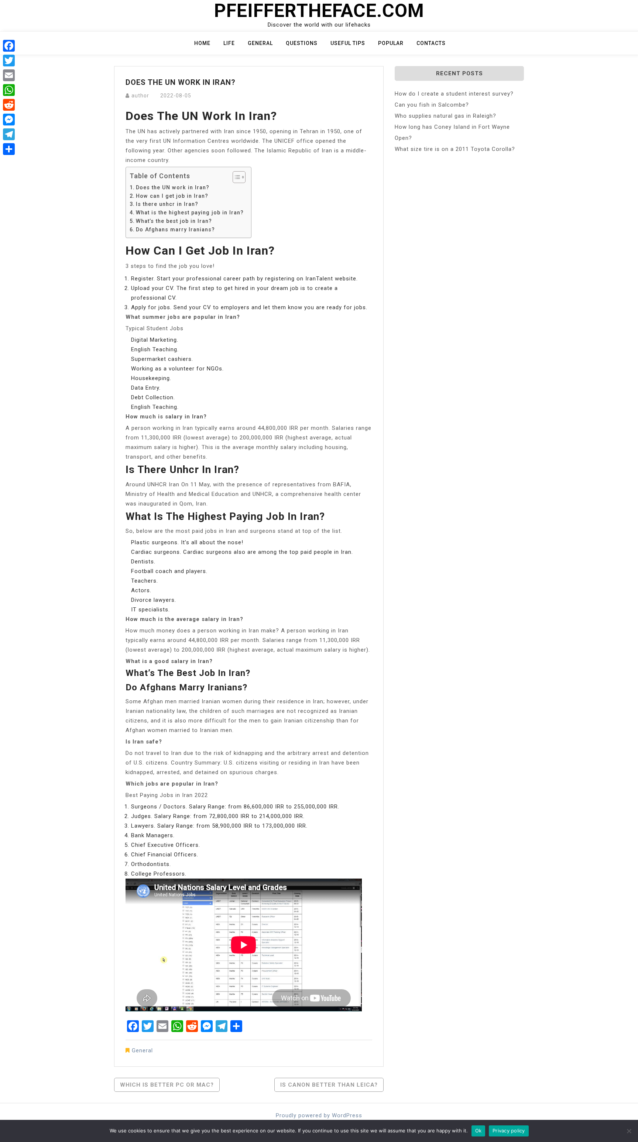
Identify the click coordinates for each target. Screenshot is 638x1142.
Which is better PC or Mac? (167, 1084)
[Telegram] (8, 134)
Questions (302, 43)
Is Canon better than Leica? (329, 1084)
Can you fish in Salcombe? (432, 104)
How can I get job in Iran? (172, 196)
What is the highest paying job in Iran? (190, 212)
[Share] (8, 149)
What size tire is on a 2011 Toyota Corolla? (455, 149)
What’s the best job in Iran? (174, 221)
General (260, 43)
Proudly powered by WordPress (319, 1115)
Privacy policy (509, 1131)
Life (229, 43)
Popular (391, 43)
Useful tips (347, 43)
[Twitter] (8, 60)
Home (202, 43)
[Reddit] (8, 104)
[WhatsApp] (8, 90)
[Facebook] (8, 45)
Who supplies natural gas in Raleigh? (445, 116)
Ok (478, 1131)
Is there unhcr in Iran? (167, 204)
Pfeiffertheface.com (319, 10)
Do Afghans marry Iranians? (175, 229)
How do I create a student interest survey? (454, 93)
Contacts (431, 43)
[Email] (8, 75)
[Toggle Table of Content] (235, 177)
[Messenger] (8, 119)
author (140, 96)
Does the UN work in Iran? (172, 187)
